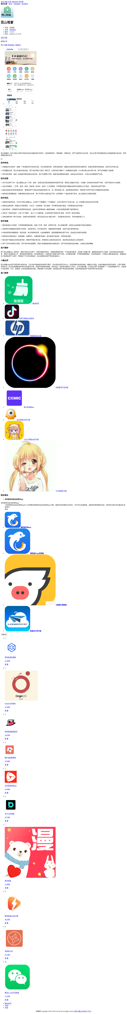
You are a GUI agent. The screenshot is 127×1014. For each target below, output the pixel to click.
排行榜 (21, 2)
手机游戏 (17, 4)
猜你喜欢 (11, 45)
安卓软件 (25, 4)
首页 (2, 2)
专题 (13, 2)
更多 (6, 509)
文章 (9, 2)
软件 (16, 2)
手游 (6, 1005)
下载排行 (18, 45)
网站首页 (8, 1003)
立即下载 (4, 37)
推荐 (6, 45)
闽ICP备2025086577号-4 (83, 1011)
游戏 (6, 2)
